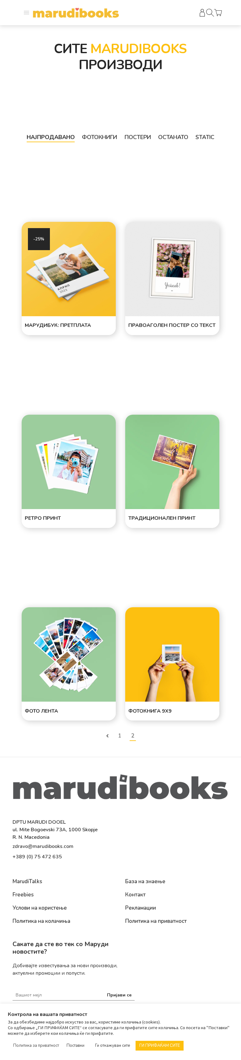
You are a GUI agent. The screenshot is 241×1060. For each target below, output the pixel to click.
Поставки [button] (75, 1045)
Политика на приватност (156, 921)
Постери (138, 137)
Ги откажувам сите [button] (112, 1045)
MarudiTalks (27, 881)
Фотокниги (99, 137)
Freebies (23, 894)
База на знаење (145, 881)
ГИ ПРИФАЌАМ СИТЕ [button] (159, 1045)
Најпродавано (51, 137)
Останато (173, 137)
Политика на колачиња (41, 921)
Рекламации (140, 908)
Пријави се (119, 995)
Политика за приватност (36, 1045)
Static (204, 137)
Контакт (135, 894)
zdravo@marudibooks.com (43, 846)
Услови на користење (40, 908)
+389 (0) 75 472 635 (37, 856)
